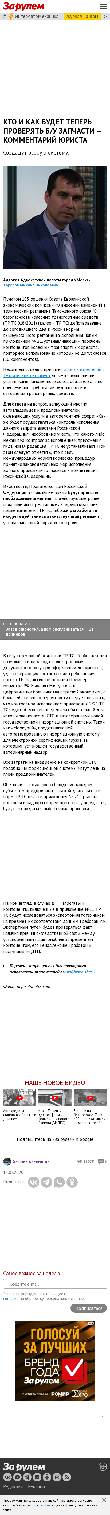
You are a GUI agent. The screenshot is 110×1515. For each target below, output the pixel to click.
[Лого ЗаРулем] (23, 6)
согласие (11, 1298)
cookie (45, 1505)
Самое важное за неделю (31, 1273)
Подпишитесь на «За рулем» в (55, 1139)
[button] (104, 1500)
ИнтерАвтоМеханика (36, 16)
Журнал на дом (82, 16)
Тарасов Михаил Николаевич (30, 285)
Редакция (13, 1486)
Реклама (36, 1486)
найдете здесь (80, 972)
